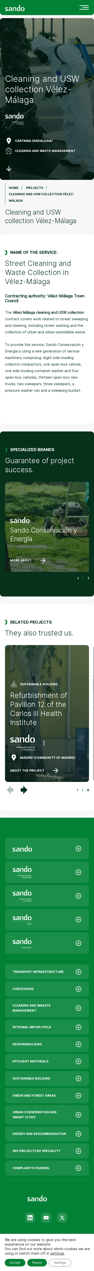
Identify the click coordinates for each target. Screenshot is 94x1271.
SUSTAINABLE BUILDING (31, 1078)
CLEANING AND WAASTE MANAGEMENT (32, 1008)
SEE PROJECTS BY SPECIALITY (36, 1151)
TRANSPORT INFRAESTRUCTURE (38, 972)
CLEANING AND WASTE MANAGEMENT (45, 151)
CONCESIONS (23, 989)
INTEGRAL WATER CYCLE (32, 1027)
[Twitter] (62, 1218)
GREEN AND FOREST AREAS (34, 1095)
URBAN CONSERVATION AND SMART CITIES (35, 1114)
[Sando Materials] (47, 943)
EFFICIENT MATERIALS (30, 1061)
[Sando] (24, 7)
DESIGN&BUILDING (27, 1044)
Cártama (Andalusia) (34, 141)
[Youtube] (46, 1218)
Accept (15, 1262)
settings (57, 1253)
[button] (24, 790)
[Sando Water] (47, 919)
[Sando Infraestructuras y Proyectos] (47, 872)
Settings (60, 1262)
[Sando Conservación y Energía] (47, 896)
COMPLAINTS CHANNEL (31, 1168)
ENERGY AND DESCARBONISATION (39, 1134)
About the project (27, 770)
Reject (37, 1262)
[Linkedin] (30, 1218)
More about (21, 560)
